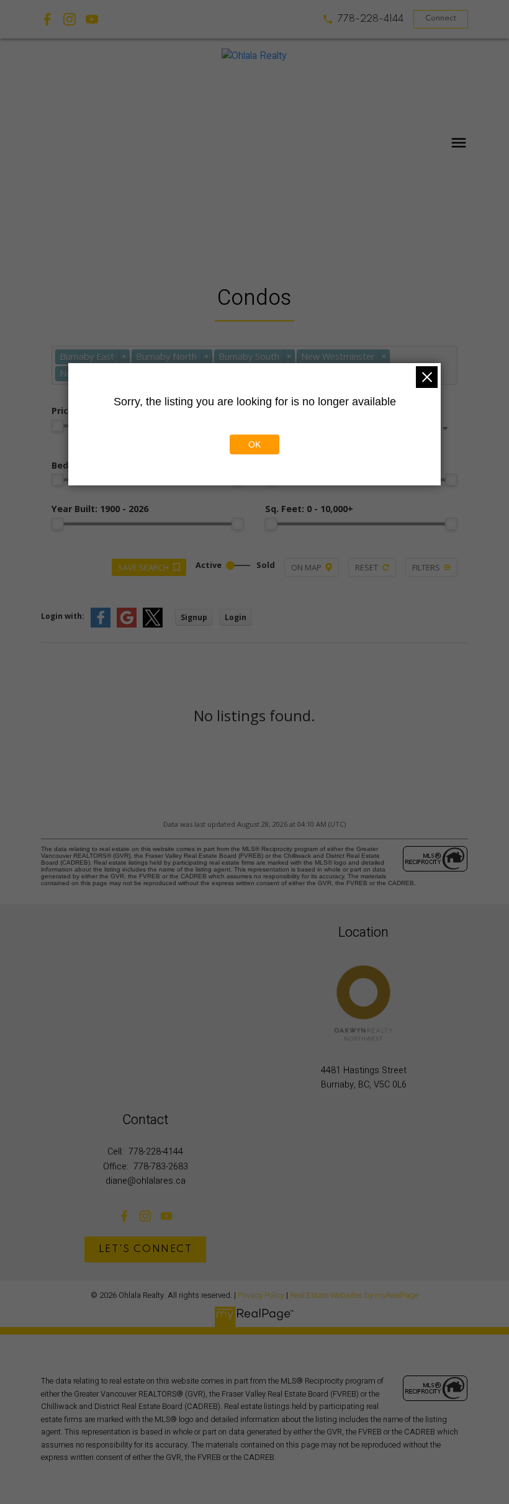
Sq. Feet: (309, 509)
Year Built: (100, 509)
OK (254, 444)
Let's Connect (145, 1249)
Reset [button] (366, 567)
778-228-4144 (370, 19)
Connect (440, 18)
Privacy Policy (261, 1295)
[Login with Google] (127, 624)
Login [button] (235, 617)
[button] (362, 19)
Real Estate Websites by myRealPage (354, 1295)
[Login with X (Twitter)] (153, 624)
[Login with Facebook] (100, 624)
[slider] (58, 426)
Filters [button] (426, 567)
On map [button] (306, 567)
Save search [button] (143, 567)
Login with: (62, 616)
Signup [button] (194, 617)
